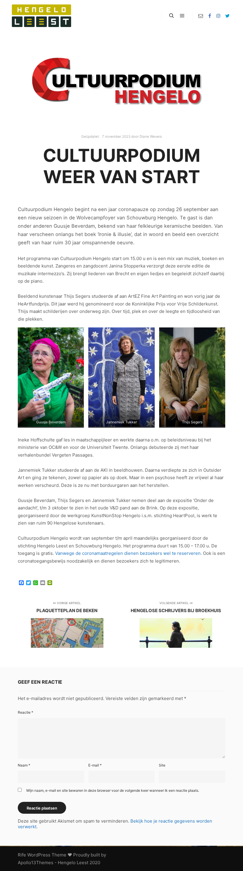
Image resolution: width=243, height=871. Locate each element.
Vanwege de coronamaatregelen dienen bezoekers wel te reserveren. (128, 553)
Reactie (25, 712)
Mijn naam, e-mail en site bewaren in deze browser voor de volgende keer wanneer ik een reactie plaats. (112, 790)
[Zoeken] (171, 16)
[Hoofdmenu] (182, 16)
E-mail (95, 765)
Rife (22, 855)
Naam (24, 765)
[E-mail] (200, 16)
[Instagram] (218, 16)
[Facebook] (209, 16)
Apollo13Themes (35, 862)
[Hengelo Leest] (41, 15)
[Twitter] (227, 16)
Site (162, 765)
